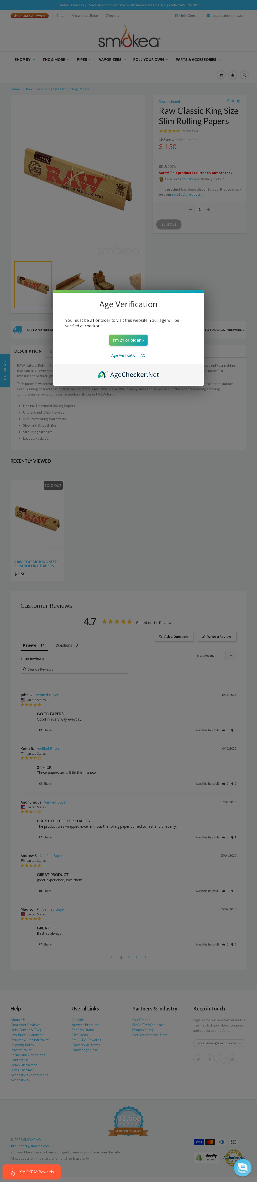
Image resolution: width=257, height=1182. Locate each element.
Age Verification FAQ (128, 355)
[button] (242, 1167)
